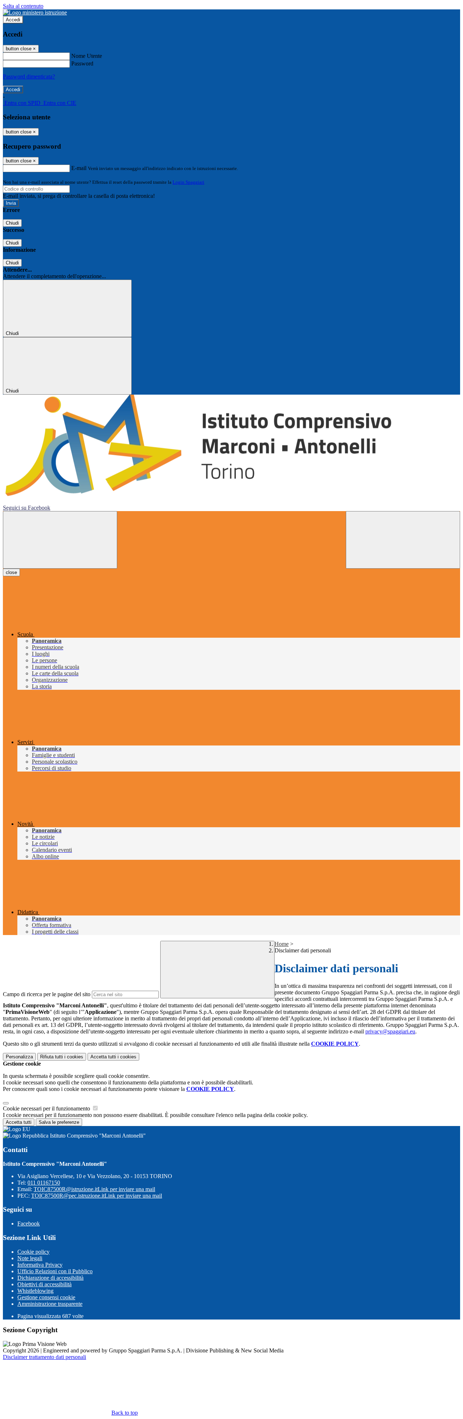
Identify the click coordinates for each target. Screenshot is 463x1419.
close (11, 572)
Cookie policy (33, 1252)
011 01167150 (43, 1183)
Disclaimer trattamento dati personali (44, 1357)
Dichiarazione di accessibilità (50, 1278)
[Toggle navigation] (60, 540)
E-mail (78, 168)
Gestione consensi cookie (46, 1297)
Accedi (13, 19)
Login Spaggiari (188, 182)
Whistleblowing (35, 1291)
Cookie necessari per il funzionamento (47, 1108)
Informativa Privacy (40, 1265)
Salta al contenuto (23, 6)
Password (82, 63)
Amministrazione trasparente (49, 1304)
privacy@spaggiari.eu (390, 1031)
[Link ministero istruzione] (35, 12)
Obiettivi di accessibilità (44, 1284)
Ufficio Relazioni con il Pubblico (55, 1271)
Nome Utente (86, 56)
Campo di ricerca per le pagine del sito (46, 994)
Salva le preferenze (59, 1122)
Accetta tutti (113, 1056)
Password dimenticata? (29, 76)
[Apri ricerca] (403, 540)
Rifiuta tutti (61, 1056)
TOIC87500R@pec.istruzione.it (96, 1196)
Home (282, 944)
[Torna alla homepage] (231, 450)
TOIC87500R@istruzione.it (94, 1189)
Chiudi (12, 223)
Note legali (29, 1258)
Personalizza (19, 1056)
